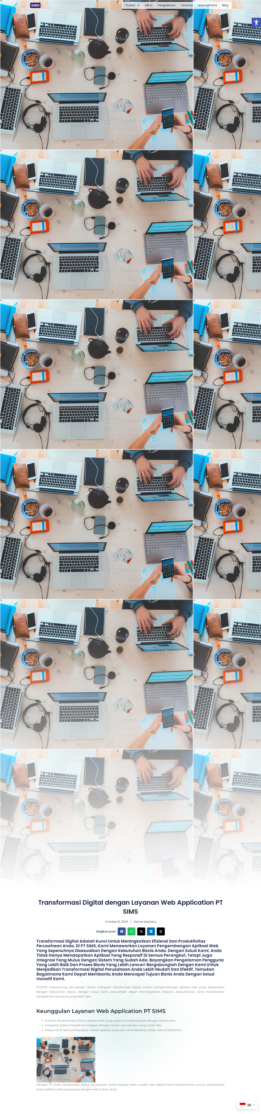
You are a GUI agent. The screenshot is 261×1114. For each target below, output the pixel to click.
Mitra (148, 5)
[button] (256, 22)
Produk (130, 5)
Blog (225, 5)
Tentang (187, 5)
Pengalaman (166, 5)
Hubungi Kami (207, 5)
